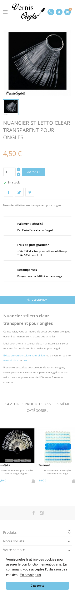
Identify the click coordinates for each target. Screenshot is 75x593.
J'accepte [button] (37, 585)
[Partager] (8, 192)
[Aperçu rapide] (13, 494)
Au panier (33, 172)
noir (25, 360)
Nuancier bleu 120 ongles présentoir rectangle (57, 472)
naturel (7, 360)
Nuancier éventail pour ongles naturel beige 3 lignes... (17, 472)
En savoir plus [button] (30, 575)
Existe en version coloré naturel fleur (24, 355)
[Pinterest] (29, 192)
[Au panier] (33, 480)
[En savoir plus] (20, 495)
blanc (16, 360)
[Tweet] (19, 192)
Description (39, 299)
